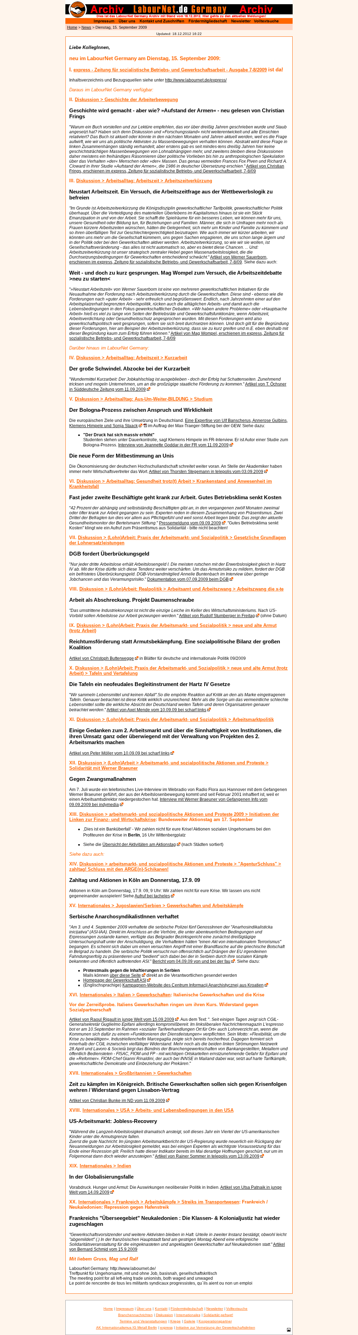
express (166, 1327)
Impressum (125, 1309)
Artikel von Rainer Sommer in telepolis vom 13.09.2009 (207, 1156)
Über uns (144, 1309)
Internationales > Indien (105, 1165)
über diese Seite (125, 975)
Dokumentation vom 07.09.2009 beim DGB (188, 579)
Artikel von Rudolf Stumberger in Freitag (217, 615)
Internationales (188, 1315)
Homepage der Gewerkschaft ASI (114, 980)
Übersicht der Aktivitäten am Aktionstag (139, 844)
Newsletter (214, 1309)
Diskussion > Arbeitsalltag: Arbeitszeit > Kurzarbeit (131, 357)
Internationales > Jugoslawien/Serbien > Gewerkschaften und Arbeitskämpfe (160, 905)
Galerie (189, 1321)
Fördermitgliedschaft (187, 1309)
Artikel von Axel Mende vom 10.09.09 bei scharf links (156, 709)
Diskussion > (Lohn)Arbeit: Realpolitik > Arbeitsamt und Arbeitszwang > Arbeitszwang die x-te (181, 589)
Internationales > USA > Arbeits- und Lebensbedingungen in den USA (158, 1110)
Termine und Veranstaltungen (143, 1321)
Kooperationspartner (215, 1321)
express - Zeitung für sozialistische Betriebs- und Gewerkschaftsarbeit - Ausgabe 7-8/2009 (170, 69)
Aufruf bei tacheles (152, 895)
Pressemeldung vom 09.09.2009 (190, 523)
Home (72, 27)
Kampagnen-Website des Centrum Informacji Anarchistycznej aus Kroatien (193, 985)
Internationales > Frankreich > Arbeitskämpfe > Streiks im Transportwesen (158, 1202)
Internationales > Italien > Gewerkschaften (125, 994)
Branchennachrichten (135, 1315)
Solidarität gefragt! (218, 1315)
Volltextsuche (237, 1309)
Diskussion (164, 1315)
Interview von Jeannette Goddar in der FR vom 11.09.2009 (173, 445)
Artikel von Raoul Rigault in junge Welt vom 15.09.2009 (121, 1019)
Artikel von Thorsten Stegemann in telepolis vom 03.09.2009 (206, 471)
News (86, 27)
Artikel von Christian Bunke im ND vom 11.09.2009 (117, 1100)
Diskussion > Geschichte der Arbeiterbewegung (126, 99)
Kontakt (161, 1309)
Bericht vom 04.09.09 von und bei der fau (191, 961)
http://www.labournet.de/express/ (196, 80)
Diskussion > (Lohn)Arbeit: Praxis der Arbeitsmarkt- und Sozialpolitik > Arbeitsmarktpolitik (175, 719)
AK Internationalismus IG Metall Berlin (126, 1327)
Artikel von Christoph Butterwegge (101, 658)
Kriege (175, 1321)
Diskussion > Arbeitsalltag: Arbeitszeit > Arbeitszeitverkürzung (144, 180)
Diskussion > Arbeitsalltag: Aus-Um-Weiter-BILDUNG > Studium (144, 399)
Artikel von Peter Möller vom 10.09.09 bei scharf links (119, 753)
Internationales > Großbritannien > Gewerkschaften (136, 1073)
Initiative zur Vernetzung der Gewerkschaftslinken (215, 1327)
